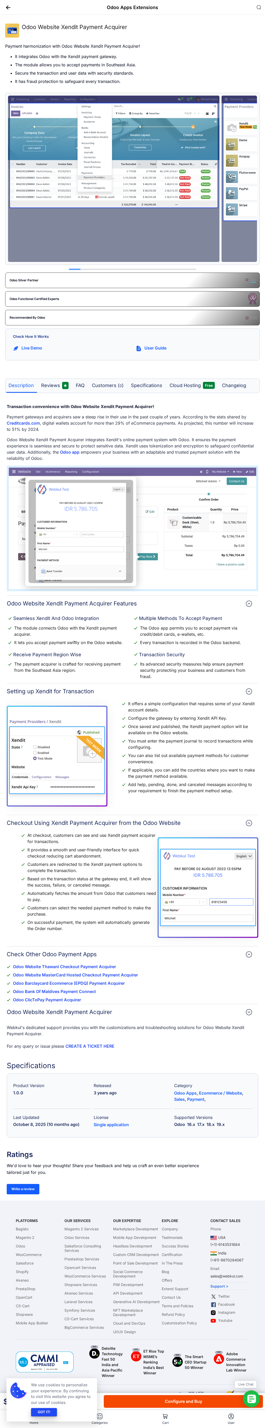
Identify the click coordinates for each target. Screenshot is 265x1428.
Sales (179, 1099)
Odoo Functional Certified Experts (34, 299)
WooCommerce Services (85, 1276)
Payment (195, 1099)
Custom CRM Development (136, 1254)
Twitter (224, 1296)
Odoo (20, 1246)
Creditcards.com (23, 423)
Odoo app (69, 452)
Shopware (24, 1314)
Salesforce (25, 1263)
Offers (167, 1280)
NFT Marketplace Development (128, 1312)
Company (170, 1229)
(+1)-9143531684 (225, 1244)
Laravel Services (78, 1302)
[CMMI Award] (45, 1354)
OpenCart (24, 1297)
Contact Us (171, 1297)
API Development (128, 1293)
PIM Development (128, 1284)
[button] (6, 7)
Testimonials (172, 1237)
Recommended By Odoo (27, 317)
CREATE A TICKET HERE (89, 1046)
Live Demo (31, 348)
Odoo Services (76, 1237)
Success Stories (175, 1246)
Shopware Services (80, 1284)
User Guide (155, 348)
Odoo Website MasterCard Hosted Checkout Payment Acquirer (75, 974)
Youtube (225, 1320)
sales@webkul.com (226, 1276)
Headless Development (132, 1246)
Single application (111, 1124)
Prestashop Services (81, 1259)
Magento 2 (25, 1237)
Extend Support (175, 1289)
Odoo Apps (185, 1093)
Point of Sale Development (135, 1263)
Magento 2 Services (81, 1229)
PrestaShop (25, 1289)
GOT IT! (44, 1412)
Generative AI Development (136, 1302)
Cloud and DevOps (129, 1323)
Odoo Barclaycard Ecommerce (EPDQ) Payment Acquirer (69, 983)
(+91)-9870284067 (227, 1260)
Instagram (226, 1312)
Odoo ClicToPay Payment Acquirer (47, 999)
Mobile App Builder (32, 1323)
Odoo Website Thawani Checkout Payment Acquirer (64, 966)
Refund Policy (173, 1314)
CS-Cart (23, 1306)
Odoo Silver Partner (24, 280)
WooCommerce (29, 1254)
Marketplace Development (135, 1229)
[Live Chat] (251, 1398)
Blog (165, 1271)
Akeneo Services (78, 1293)
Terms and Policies (177, 1306)
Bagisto (22, 1229)
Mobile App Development (134, 1237)
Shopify (22, 1271)
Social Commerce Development (128, 1273)
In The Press (172, 1263)
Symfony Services (79, 1310)
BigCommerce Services (84, 1327)
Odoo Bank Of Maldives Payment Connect (54, 991)
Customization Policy (179, 1323)
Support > (219, 1286)
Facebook (226, 1304)
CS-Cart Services (79, 1319)
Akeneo (22, 1280)
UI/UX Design (124, 1332)
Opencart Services (80, 1267)
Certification (172, 1254)
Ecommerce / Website (220, 1093)
